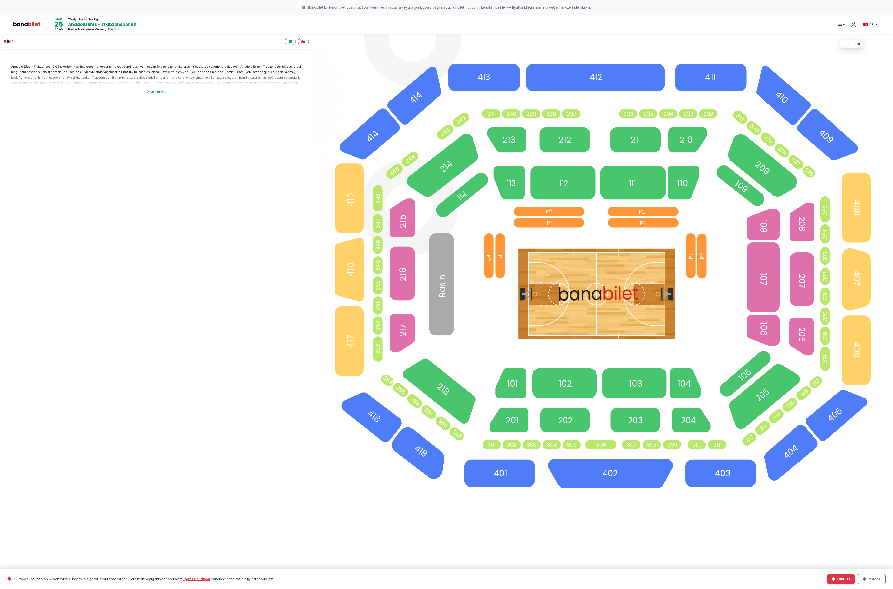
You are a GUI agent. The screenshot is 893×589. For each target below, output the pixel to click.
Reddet (873, 579)
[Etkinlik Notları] (290, 41)
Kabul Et (843, 579)
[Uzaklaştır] (852, 44)
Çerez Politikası (196, 579)
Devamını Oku (156, 92)
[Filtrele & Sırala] (303, 41)
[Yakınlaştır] (845, 44)
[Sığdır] (859, 44)
